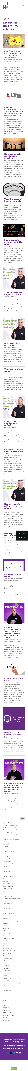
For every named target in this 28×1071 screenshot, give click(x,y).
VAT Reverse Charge (8, 1012)
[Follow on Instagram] (20, 1053)
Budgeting (13, 160)
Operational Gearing (8, 955)
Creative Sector (7, 906)
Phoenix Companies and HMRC (10, 825)
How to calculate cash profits (12, 344)
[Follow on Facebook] (8, 1053)
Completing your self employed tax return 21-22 (13, 451)
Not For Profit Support (8, 953)
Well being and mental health (10, 1015)
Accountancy (14, 57)
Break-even (6, 854)
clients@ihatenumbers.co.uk (16, 1045)
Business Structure (7, 866)
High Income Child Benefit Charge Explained (12, 156)
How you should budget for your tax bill (13, 735)
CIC (4, 891)
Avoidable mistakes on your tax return (13, 293)
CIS (3, 893)
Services (5, 975)
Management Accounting (9, 935)
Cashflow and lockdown (9, 886)
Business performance (8, 858)
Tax (11, 65)
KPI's (4, 930)
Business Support (7, 871)
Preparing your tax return (12, 575)
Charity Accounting (7, 888)
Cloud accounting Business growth (11, 898)
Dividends (5, 911)
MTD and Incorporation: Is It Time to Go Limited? (13, 109)
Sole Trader (13, 115)
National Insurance (7, 948)
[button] (22, 535)
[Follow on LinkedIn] (14, 1053)
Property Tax (14, 682)
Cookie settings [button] (21, 1066)
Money (18, 160)
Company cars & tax (8, 903)
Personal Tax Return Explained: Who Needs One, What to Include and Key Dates (13, 787)
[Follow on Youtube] (17, 1053)
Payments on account (16, 639)
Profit (4, 963)
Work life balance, (7, 1017)
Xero (9, 117)
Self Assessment (13, 63)
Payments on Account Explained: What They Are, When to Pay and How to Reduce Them (13, 632)
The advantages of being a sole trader (13, 200)
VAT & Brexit (6, 1008)
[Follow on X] (11, 1053)
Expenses (5, 916)
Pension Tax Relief (7, 832)
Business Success (7, 868)
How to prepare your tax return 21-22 (13, 535)
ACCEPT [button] (14, 1068)
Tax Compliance (7, 990)
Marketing (5, 940)
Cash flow (5, 881)
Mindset (5, 943)
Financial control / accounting (10, 921)
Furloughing (6, 923)
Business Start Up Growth (9, 863)
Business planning (7, 861)
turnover (5, 998)
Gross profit (6, 928)
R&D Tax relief (6, 968)
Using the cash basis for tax (13, 370)
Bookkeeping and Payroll (10, 59)
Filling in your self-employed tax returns (12, 423)
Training (5, 995)
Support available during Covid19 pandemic (14, 983)
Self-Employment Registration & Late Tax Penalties (13, 53)
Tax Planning (6, 993)
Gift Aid (5, 926)
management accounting (9, 938)
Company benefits (7, 901)
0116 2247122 (11, 1048)
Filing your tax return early (13, 679)
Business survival (7, 873)
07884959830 (21, 1048)
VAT (4, 1005)
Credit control (6, 908)
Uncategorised (6, 1003)
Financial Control (7, 918)
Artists (4, 849)
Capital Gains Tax (7, 878)
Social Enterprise (7, 978)
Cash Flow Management (9, 883)
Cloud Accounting (7, 896)
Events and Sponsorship (9, 913)
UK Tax (4, 1000)
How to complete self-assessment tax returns (13, 506)
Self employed (15, 684)
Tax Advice (16, 162)
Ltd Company (6, 933)
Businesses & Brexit (8, 876)
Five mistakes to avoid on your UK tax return (13, 242)
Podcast (13, 296)
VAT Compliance (7, 1010)
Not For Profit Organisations (10, 950)
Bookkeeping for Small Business (11, 839)
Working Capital (7, 1020)
